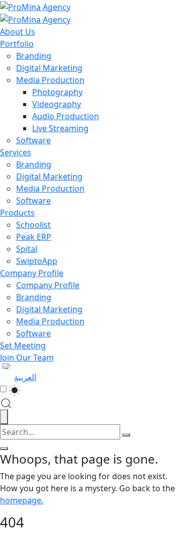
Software (33, 140)
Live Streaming (60, 128)
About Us (17, 31)
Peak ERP (33, 236)
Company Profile (31, 273)
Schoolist (33, 224)
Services (15, 152)
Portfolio (17, 43)
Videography (56, 104)
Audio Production (65, 116)
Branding (33, 55)
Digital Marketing (49, 67)
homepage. (21, 500)
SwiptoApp (36, 260)
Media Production (50, 79)
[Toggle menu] (4, 448)
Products (17, 212)
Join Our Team (27, 357)
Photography (57, 92)
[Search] (126, 434)
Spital (26, 248)
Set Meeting (23, 345)
